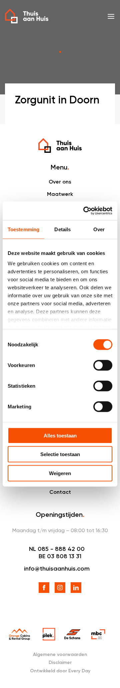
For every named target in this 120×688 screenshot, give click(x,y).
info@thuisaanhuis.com (57, 568)
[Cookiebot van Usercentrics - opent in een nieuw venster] (84, 211)
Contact (60, 492)
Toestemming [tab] (23, 229)
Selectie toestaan (60, 454)
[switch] (102, 365)
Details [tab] (62, 229)
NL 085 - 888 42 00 (57, 549)
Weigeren (60, 473)
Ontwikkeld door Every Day (60, 671)
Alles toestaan (60, 435)
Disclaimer (60, 662)
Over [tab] (99, 229)
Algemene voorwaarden (60, 654)
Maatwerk (60, 194)
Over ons (60, 182)
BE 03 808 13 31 (60, 556)
